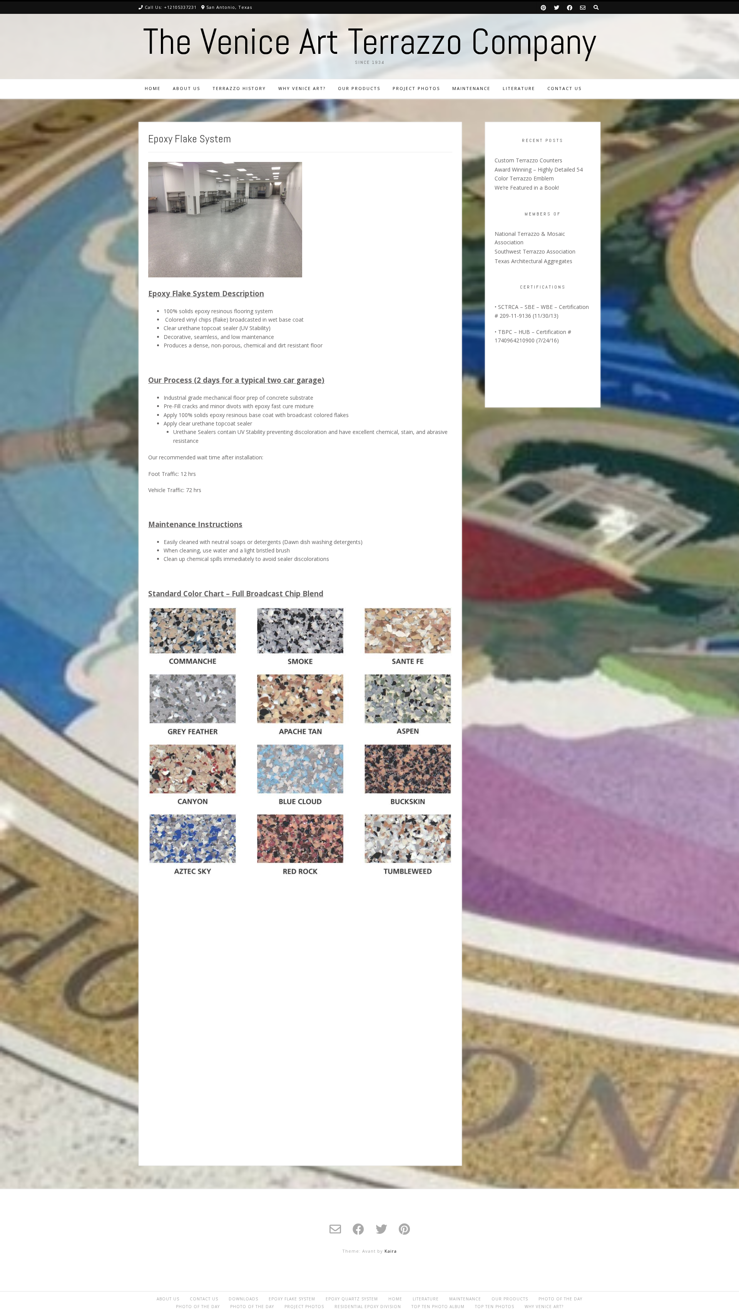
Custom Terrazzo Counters (528, 160)
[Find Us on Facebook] (569, 7)
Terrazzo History (239, 88)
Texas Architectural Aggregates (533, 261)
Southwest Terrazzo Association (535, 251)
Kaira (391, 1251)
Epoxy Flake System (292, 1299)
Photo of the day (560, 1299)
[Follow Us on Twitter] (556, 7)
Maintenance (471, 88)
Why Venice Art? (302, 88)
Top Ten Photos (494, 1306)
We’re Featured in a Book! (527, 187)
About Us (186, 88)
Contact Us (564, 88)
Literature (519, 88)
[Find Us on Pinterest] (543, 7)
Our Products (359, 88)
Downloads (243, 1299)
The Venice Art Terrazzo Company (369, 41)
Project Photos (416, 88)
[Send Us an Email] (582, 7)
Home (153, 88)
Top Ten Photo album (438, 1306)
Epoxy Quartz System (352, 1299)
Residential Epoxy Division (367, 1306)
